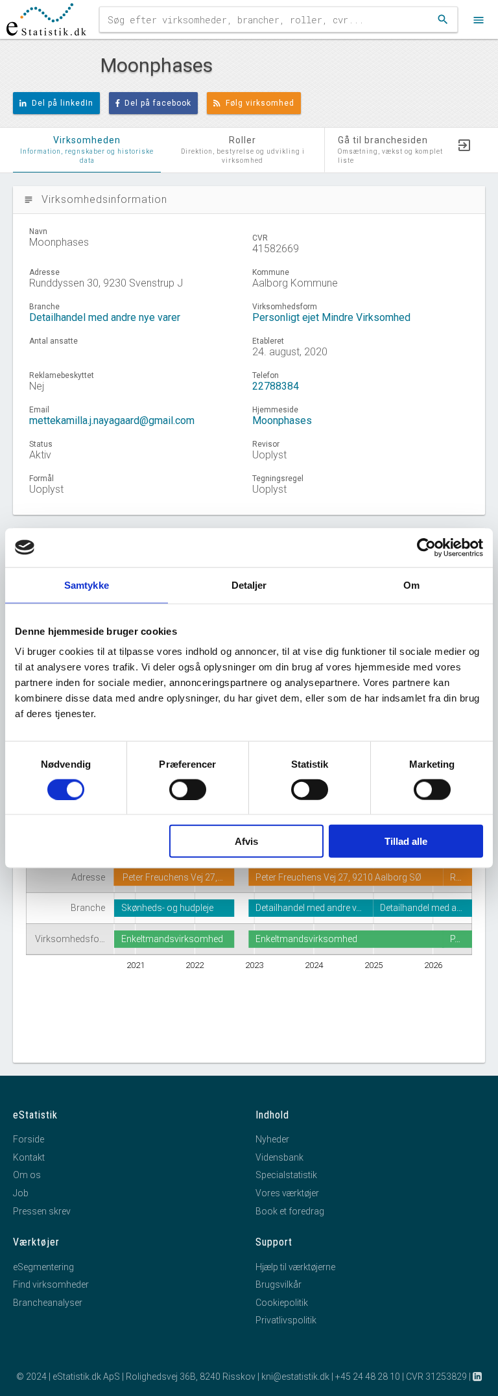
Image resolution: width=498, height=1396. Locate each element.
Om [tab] (411, 584)
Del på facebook (157, 103)
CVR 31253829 (436, 1376)
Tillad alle (406, 841)
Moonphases (282, 420)
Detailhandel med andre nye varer (104, 317)
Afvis (246, 841)
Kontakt (29, 1157)
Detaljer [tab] (249, 584)
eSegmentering (43, 1267)
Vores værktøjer (287, 1193)
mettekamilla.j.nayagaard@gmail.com (112, 420)
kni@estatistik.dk (295, 1376)
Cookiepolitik (281, 1302)
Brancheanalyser (47, 1302)
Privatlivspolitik (285, 1320)
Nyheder (272, 1139)
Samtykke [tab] (86, 584)
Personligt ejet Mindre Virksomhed (331, 317)
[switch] (187, 789)
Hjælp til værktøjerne (295, 1267)
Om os (27, 1175)
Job (21, 1193)
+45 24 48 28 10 (367, 1376)
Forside (28, 1139)
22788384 (275, 386)
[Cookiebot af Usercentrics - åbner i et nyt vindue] (426, 547)
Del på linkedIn (62, 103)
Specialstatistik (286, 1175)
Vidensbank (279, 1157)
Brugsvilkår (278, 1284)
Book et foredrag (289, 1211)
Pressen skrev (42, 1211)
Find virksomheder (51, 1284)
